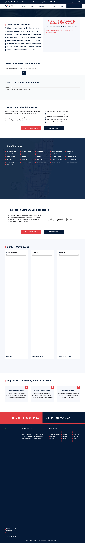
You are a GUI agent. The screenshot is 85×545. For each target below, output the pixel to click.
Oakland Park (56, 154)
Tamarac (39, 154)
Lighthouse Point (72, 159)
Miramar (9, 159)
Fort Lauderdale (11, 151)
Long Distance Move (27, 436)
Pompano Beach (26, 151)
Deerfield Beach (26, 162)
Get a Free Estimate (31, 128)
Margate (39, 159)
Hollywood (10, 154)
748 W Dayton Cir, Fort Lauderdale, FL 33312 (11, 530)
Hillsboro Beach (56, 157)
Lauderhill (40, 151)
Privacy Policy (44, 541)
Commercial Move (26, 434)
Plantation (25, 159)
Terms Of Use (37, 541)
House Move (25, 441)
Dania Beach (70, 154)
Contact (61, 6)
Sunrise (24, 157)
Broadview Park (56, 162)
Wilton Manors (71, 157)
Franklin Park (10, 165)
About (53, 6)
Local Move (25, 432)
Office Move (37, 439)
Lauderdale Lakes (57, 159)
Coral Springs (10, 162)
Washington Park (72, 162)
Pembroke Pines (11, 157)
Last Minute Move (26, 439)
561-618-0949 (53, 128)
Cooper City (70, 151)
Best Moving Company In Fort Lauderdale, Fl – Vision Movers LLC (60, 31)
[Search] (24, 73)
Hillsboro (65, 436)
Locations (42, 6)
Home (23, 6)
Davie (23, 154)
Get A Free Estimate (74, 6)
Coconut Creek (41, 162)
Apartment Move (38, 436)
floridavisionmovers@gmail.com (31, 2)
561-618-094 (78, 2)
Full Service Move (38, 434)
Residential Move (38, 432)
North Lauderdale (57, 151)
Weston (39, 157)
